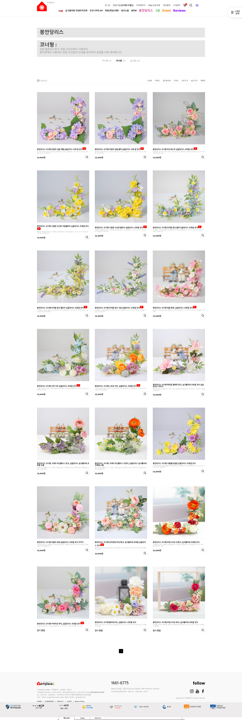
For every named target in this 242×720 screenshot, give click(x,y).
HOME (39, 701)
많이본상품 (167, 80)
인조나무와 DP (96, 10)
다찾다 (235, 13)
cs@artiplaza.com (55, 697)
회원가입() (123, 5)
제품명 (202, 80)
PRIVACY (60, 701)
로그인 (107, 5)
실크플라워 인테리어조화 (76, 10)
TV (59, 11)
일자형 (135, 61)
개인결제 (166, 5)
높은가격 (194, 80)
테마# (134, 10)
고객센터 (176, 5)
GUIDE (69, 701)
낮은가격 (185, 80)
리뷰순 (176, 80)
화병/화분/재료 (112, 10)
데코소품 (125, 10)
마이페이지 (141, 5)
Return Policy (79, 701)
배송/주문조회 (154, 5)
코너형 (121, 61)
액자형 (106, 61)
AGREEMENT (49, 701)
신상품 (149, 80)
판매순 (157, 80)
